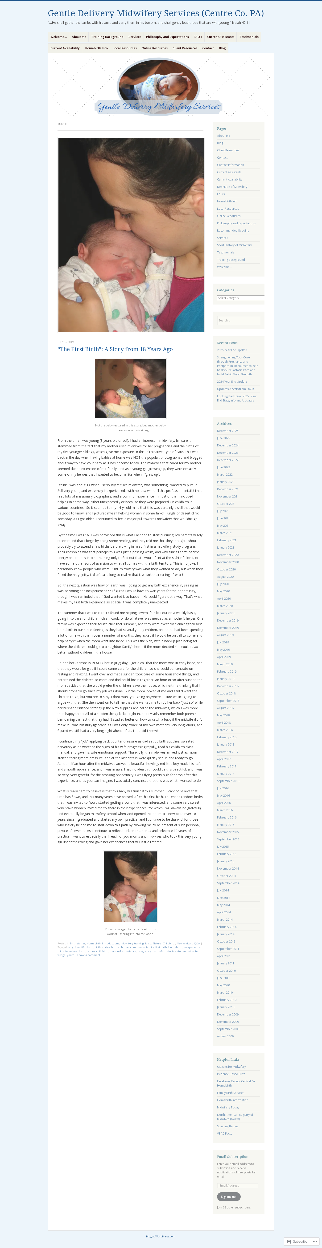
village (62, 955)
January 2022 (225, 482)
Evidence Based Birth (231, 1074)
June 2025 (223, 438)
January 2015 (225, 861)
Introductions (110, 943)
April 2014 (224, 912)
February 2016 (226, 817)
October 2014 (226, 876)
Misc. (148, 943)
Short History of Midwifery (234, 245)
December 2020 (228, 555)
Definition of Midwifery (232, 187)
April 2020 (224, 599)
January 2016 (225, 825)
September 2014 (228, 883)
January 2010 (225, 1007)
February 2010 (226, 1000)
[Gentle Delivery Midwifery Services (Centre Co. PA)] (161, 86)
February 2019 (226, 672)
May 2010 (223, 985)
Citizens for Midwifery (231, 1067)
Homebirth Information (232, 1100)
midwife (63, 951)
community (137, 947)
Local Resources (125, 48)
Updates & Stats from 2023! (235, 389)
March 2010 (225, 993)
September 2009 (228, 1029)
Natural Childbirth (164, 943)
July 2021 (223, 511)
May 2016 (223, 796)
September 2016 (228, 781)
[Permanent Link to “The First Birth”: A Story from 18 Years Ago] (131, 331)
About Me (79, 37)
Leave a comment (88, 955)
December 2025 (228, 431)
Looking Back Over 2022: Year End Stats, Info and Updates (237, 398)
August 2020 (225, 577)
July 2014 (223, 890)
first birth (161, 947)
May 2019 (223, 650)
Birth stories (77, 943)
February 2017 (226, 766)
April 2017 (224, 759)
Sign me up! (228, 1197)
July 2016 (223, 788)
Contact (208, 48)
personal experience (123, 951)
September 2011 (228, 949)
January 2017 (225, 774)
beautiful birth (84, 947)
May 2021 (223, 526)
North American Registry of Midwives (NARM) (235, 1117)
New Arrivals (185, 943)
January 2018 (225, 744)
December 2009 (228, 1014)
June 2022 (223, 467)
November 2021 (228, 496)
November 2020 (228, 562)
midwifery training (132, 943)
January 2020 (225, 613)
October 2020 (226, 569)
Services (134, 37)
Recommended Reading (233, 231)
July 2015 (223, 847)
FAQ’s (198, 37)
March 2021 (225, 533)
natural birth (77, 951)
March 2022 (225, 475)
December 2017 (228, 752)
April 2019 (224, 657)
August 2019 (225, 635)
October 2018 (226, 693)
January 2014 (225, 934)
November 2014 (228, 869)
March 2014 (225, 920)
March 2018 (225, 730)
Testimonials (249, 37)
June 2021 (223, 518)
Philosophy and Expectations (167, 37)
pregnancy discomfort (152, 951)
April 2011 (224, 956)
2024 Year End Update (232, 382)
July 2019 (223, 642)
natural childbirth (97, 951)
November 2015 (228, 832)
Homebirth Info (96, 48)
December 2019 (228, 620)
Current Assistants (220, 37)
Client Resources (185, 48)
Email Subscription (232, 1157)
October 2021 (226, 504)
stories (171, 951)
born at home (120, 947)
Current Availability (65, 48)
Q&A (197, 943)
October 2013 (226, 941)
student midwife (187, 951)
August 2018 (225, 708)
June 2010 (223, 978)
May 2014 (223, 905)
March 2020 (225, 606)
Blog (222, 48)
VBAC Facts (224, 1134)
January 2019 (225, 679)
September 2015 (228, 839)
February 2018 (226, 737)
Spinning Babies (227, 1126)
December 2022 (228, 460)
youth (70, 955)
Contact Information (230, 165)
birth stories (102, 947)
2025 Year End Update (232, 350)
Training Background (107, 37)
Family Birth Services (230, 1093)
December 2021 (228, 489)
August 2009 (225, 1036)
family (150, 947)
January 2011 (225, 963)
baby (70, 947)
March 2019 (225, 664)
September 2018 (228, 701)
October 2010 (226, 971)
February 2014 (226, 927)
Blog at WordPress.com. (161, 1236)
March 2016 (225, 810)
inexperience (192, 947)
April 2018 (224, 723)
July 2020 (223, 584)
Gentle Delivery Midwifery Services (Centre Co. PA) (156, 13)
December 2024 (228, 445)
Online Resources (155, 48)
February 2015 (226, 854)
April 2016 (224, 803)
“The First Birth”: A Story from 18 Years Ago (115, 349)
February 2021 (226, 540)
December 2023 (228, 453)
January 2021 (225, 548)
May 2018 (223, 715)
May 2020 (223, 591)
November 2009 (228, 1022)
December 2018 (228, 686)
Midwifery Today (228, 1107)
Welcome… (58, 37)
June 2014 (223, 898)
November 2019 (228, 628)
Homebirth (94, 943)
